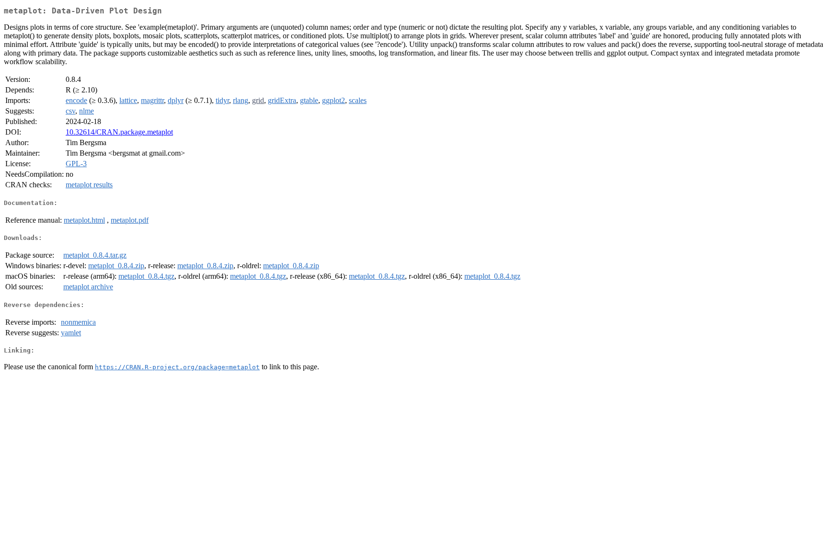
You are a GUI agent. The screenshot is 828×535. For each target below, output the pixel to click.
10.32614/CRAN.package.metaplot (119, 132)
